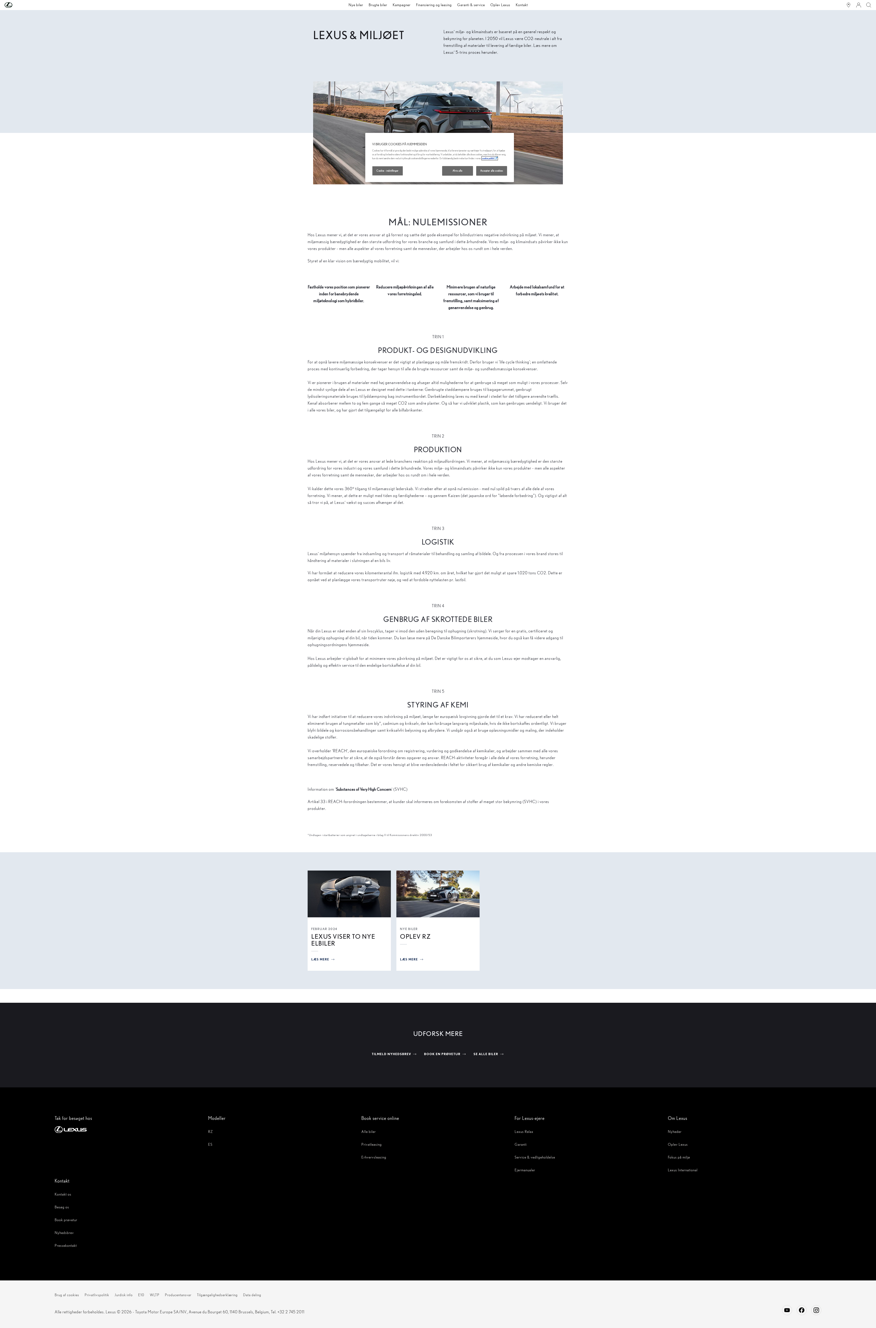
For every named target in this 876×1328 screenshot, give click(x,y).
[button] (18, 5)
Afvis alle (457, 170)
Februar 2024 (324, 929)
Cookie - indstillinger (387, 170)
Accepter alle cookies (491, 170)
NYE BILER (409, 929)
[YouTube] (787, 1310)
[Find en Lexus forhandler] (848, 5)
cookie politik (488, 158)
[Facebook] (802, 1310)
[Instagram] (816, 1310)
